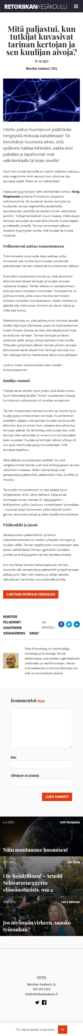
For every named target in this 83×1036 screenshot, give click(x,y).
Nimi (13, 757)
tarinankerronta (14, 633)
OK (62, 1029)
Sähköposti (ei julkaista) (25, 776)
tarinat (34, 633)
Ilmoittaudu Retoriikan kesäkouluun (30, 594)
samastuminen (12, 628)
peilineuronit (12, 622)
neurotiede (10, 617)
